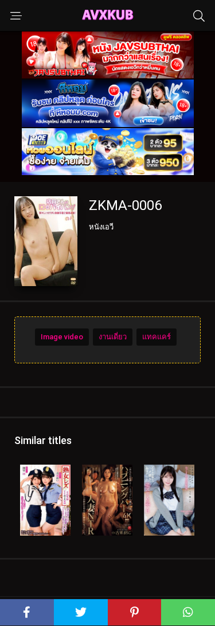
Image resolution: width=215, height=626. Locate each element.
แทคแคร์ (156, 336)
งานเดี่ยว (113, 336)
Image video (62, 336)
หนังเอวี (101, 227)
